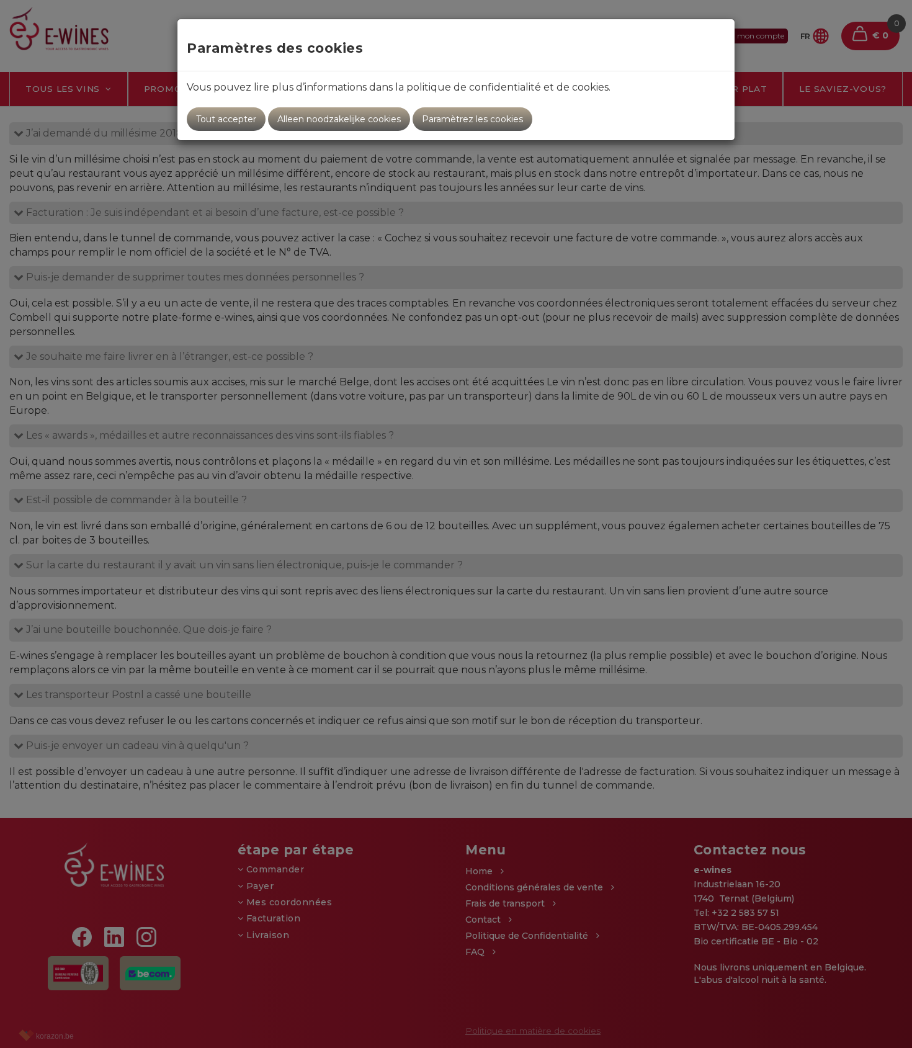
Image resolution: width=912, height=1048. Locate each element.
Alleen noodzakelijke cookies (339, 119)
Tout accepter (226, 119)
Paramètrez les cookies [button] (472, 119)
